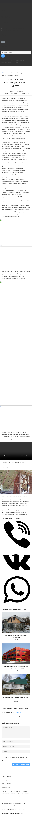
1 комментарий (25, 93)
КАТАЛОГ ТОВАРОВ (8, 47)
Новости (7, 93)
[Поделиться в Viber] (16, 547)
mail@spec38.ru (6, 787)
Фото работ (14, 93)
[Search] (3, 56)
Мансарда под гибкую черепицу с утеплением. (16, 636)
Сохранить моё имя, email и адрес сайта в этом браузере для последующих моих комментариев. (16, 759)
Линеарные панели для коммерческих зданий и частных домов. (16, 667)
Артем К (11, 91)
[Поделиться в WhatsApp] (16, 603)
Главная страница (6, 60)
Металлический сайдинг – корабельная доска (16, 698)
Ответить (18, 712)
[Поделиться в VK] (16, 575)
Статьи (14, 60)
